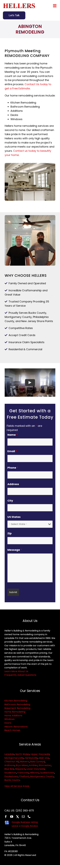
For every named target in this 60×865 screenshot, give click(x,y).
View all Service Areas (16, 786)
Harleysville (31, 758)
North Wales (22, 754)
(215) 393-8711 (25, 810)
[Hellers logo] (20, 4)
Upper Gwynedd (40, 754)
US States (14, 517)
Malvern (24, 761)
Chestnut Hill (11, 761)
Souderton (10, 772)
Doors (7, 723)
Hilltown (34, 772)
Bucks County (12, 780)
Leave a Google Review (25, 826)
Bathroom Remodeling (17, 704)
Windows (9, 719)
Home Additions (13, 715)
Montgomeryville (14, 758)
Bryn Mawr (22, 765)
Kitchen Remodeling (15, 700)
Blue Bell (9, 769)
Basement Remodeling (17, 708)
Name (12, 435)
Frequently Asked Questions (20, 675)
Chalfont (24, 776)
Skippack (20, 769)
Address (13, 484)
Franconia (23, 772)
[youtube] (11, 816)
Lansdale (9, 754)
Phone (12, 467)
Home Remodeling (14, 711)
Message (14, 550)
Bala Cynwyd (37, 761)
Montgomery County (42, 776)
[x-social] (17, 816)
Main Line (44, 758)
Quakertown (47, 772)
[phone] (29, 816)
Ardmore (9, 765)
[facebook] (5, 816)
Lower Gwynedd (35, 769)
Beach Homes (12, 730)
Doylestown (11, 776)
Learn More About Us (16, 671)
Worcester (45, 765)
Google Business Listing (25, 822)
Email (12, 451)
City (10, 500)
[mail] (23, 816)
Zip (9, 533)
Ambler (33, 765)
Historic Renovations (16, 726)
